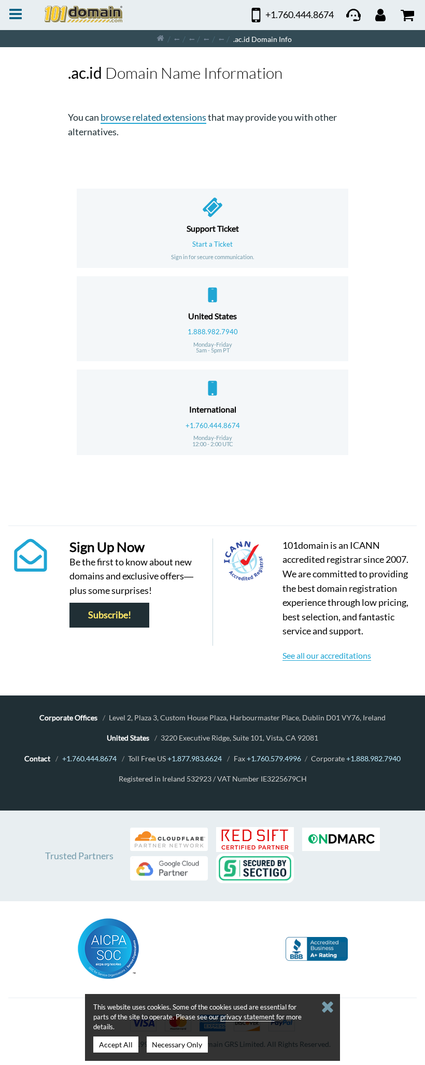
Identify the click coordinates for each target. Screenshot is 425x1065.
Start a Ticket (212, 244)
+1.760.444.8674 (213, 425)
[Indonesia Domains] (206, 39)
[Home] (160, 39)
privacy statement (247, 1017)
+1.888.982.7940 (373, 758)
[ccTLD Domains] (176, 39)
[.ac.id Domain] (221, 39)
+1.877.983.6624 (194, 758)
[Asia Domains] (191, 39)
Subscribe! (109, 615)
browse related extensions (153, 117)
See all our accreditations (326, 655)
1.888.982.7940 (213, 332)
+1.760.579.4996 (274, 758)
